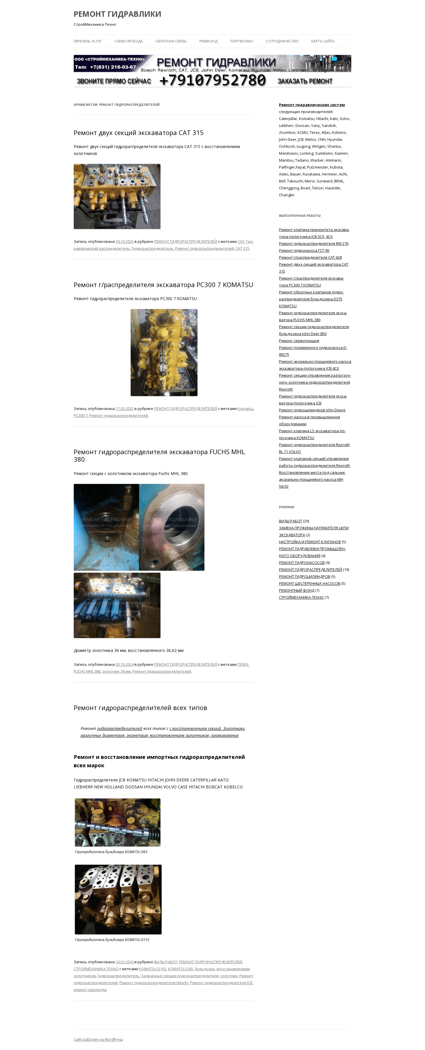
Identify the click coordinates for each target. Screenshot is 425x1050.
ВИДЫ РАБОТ (165, 961)
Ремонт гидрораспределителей (204, 248)
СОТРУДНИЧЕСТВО (282, 41)
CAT (241, 241)
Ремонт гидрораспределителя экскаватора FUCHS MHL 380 (159, 455)
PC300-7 (81, 415)
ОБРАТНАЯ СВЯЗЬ (171, 41)
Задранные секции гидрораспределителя (180, 975)
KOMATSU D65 (180, 968)
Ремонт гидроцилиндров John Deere (312, 410)
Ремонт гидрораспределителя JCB (221, 982)
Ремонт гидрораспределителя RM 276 (313, 243)
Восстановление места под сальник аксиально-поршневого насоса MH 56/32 (312, 479)
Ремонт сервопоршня (299, 340)
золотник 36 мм (116, 671)
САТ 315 (242, 248)
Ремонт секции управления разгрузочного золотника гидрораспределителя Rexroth (315, 382)
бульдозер (205, 968)
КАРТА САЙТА (323, 41)
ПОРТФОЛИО (241, 41)
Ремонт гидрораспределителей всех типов (140, 707)
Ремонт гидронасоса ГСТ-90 (304, 250)
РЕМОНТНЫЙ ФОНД (296, 590)
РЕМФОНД (208, 41)
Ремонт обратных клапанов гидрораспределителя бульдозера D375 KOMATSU (311, 298)
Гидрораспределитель (152, 248)
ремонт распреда (90, 989)
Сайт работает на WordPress (98, 1039)
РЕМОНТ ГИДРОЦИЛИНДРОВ (304, 576)
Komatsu (245, 408)
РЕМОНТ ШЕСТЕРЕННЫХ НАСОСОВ (309, 583)
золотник (229, 975)
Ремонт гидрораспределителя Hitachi (153, 982)
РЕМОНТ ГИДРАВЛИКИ (117, 14)
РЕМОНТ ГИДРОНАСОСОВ (302, 562)
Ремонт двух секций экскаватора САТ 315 (139, 132)
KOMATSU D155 (152, 968)
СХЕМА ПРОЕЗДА (128, 41)
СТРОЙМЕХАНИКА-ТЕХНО (96, 968)
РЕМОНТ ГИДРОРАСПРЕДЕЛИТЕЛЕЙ (185, 241)
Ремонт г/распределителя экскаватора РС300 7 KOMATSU (163, 284)
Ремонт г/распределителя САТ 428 (310, 257)
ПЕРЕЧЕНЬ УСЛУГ (88, 41)
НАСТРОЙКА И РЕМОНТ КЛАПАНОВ (310, 541)
